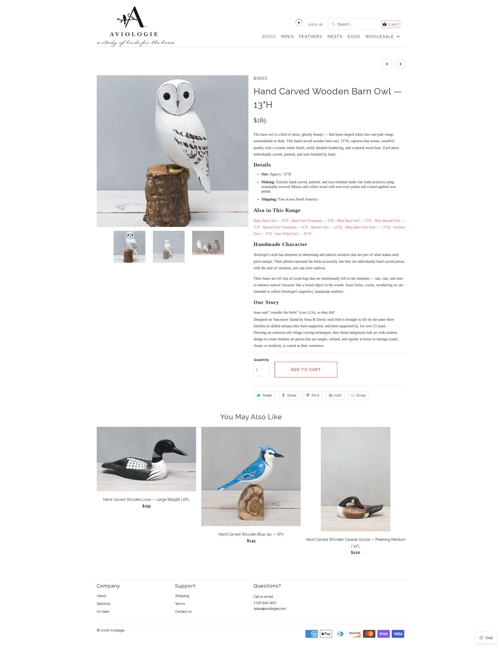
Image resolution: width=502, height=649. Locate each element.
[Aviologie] (143, 21)
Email (361, 395)
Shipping (182, 596)
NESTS (335, 36)
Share (291, 395)
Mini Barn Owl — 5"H (354, 221)
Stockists (103, 604)
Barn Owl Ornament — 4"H (313, 221)
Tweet (267, 395)
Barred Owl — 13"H (326, 227)
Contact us (183, 611)
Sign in (315, 24)
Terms (180, 604)
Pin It (315, 395)
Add (338, 395)
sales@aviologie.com (270, 609)
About (101, 596)
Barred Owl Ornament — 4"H (285, 227)
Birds (260, 78)
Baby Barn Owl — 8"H (271, 221)
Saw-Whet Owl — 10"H (293, 234)
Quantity (261, 360)
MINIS (287, 36)
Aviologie (117, 630)
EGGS (354, 36)
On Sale (103, 611)
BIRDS (269, 36)
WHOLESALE (381, 36)
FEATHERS (310, 36)
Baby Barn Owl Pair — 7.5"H (367, 227)
